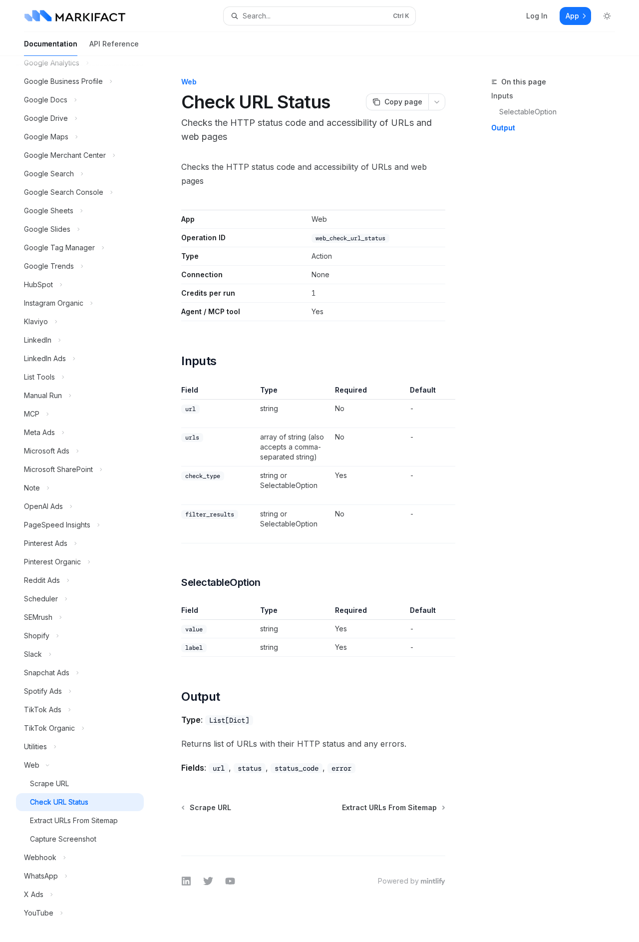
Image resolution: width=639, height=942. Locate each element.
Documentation (50, 43)
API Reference (114, 43)
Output (503, 127)
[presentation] (88, 499)
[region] (313, 464)
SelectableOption (528, 111)
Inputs (502, 95)
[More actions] (436, 101)
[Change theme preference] (607, 16)
